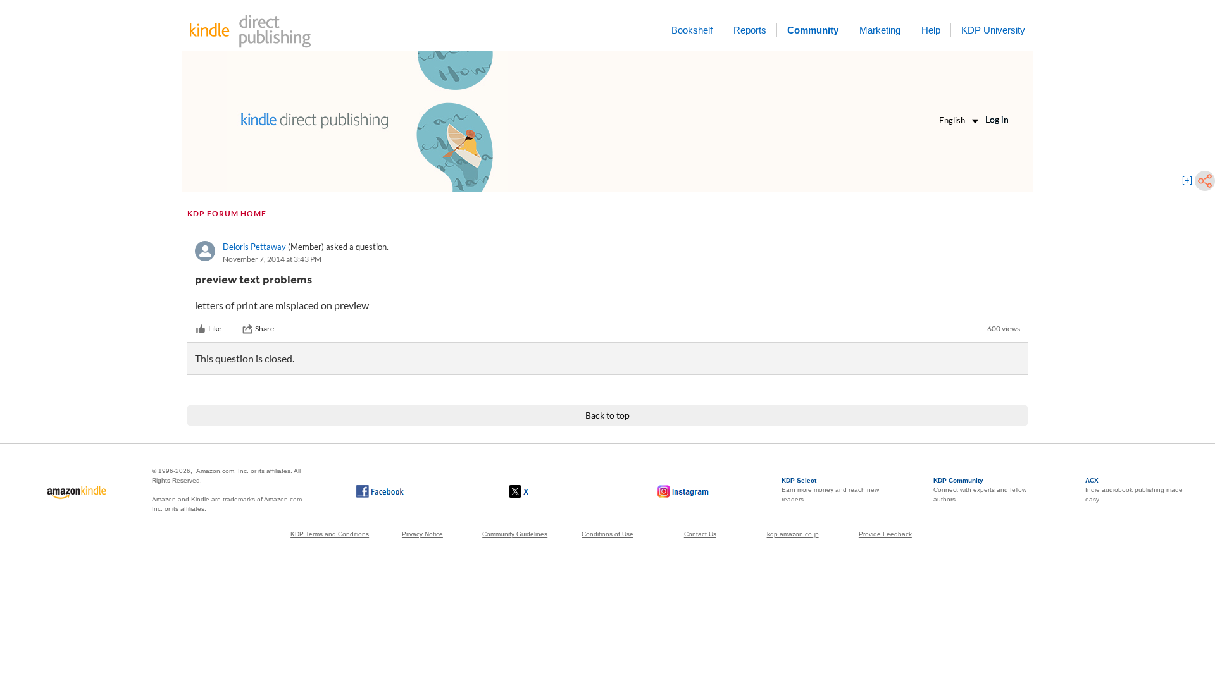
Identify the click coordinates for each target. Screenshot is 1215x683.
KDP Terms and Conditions (329, 534)
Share (264, 328)
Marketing (879, 30)
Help (930, 30)
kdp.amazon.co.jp (793, 534)
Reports (749, 30)
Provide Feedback (885, 534)
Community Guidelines (514, 534)
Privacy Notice (422, 534)
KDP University (993, 30)
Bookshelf (692, 30)
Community (812, 30)
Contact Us (700, 534)
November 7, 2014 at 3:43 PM (272, 259)
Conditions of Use (607, 534)
